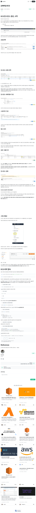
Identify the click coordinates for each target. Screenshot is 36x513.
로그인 (33, 1)
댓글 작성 (32, 379)
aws (1, 10)
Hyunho (2, 354)
